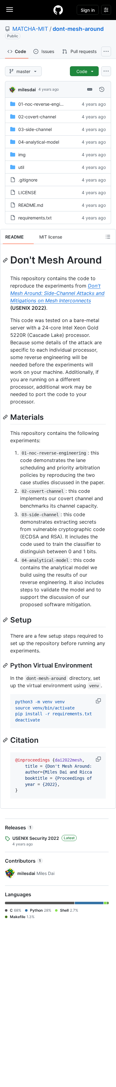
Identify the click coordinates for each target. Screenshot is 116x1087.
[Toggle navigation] (9, 9)
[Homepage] (58, 10)
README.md (30, 205)
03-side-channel (35, 129)
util (21, 167)
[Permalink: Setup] (6, 619)
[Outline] (108, 237)
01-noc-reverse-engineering (46, 104)
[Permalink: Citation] (6, 740)
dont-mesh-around (78, 29)
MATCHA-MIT (30, 29)
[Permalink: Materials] (6, 417)
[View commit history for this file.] (102, 89)
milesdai (27, 89)
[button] (99, 701)
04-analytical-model (38, 142)
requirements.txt (35, 217)
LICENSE (27, 192)
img (22, 154)
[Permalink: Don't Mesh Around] (6, 260)
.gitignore (27, 179)
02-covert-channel (37, 116)
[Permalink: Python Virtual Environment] (6, 665)
